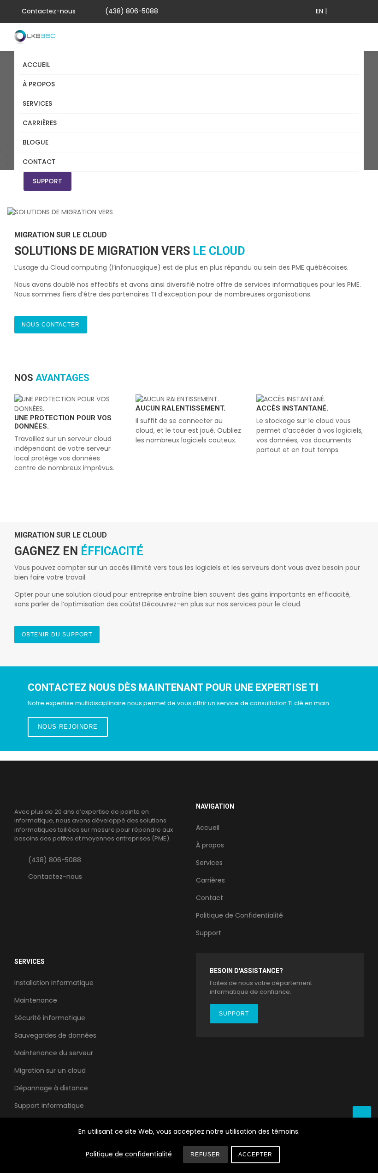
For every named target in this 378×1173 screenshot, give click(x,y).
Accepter (255, 1154)
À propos (210, 845)
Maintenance (35, 1000)
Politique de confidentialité (129, 1154)
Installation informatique (54, 982)
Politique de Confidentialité (239, 915)
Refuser (205, 1154)
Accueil (36, 64)
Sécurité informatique (49, 1017)
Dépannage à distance (51, 1088)
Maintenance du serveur (53, 1053)
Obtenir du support (57, 634)
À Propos (39, 84)
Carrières (40, 122)
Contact (39, 161)
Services (37, 103)
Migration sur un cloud (50, 1070)
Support (47, 181)
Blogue (35, 142)
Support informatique (49, 1105)
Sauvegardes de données (55, 1035)
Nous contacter (51, 324)
